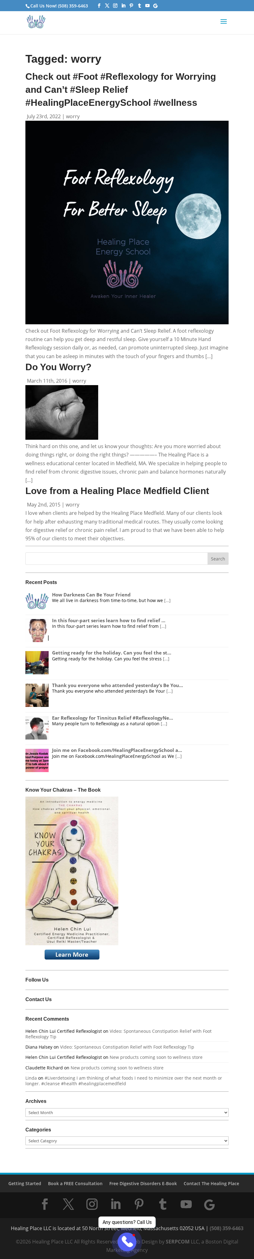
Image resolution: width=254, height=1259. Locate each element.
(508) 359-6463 (226, 1228)
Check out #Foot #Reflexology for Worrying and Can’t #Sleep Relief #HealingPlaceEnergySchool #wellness (120, 89)
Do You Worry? (58, 367)
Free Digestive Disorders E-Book (143, 1183)
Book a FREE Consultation (75, 1183)
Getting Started (24, 1183)
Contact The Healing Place (211, 1183)
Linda (31, 1078)
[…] (167, 600)
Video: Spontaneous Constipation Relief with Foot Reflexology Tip (118, 1034)
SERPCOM (178, 1241)
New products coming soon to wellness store (156, 1057)
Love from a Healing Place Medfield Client (117, 491)
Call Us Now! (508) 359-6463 (59, 6)
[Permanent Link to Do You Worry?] (61, 437)
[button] (224, 25)
